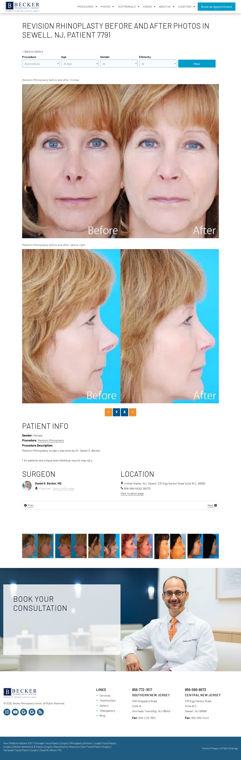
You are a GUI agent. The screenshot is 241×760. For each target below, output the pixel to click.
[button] (26, 546)
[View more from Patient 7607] (104, 545)
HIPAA (223, 748)
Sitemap (233, 748)
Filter (196, 64)
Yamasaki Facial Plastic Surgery (20, 750)
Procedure (29, 57)
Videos (147, 6)
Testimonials (127, 6)
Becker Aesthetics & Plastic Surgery (33, 746)
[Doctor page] (124, 412)
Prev (30, 505)
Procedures (85, 6)
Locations (184, 6)
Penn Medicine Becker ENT (18, 743)
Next (211, 505)
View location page (132, 493)
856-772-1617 (142, 689)
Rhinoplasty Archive (80, 743)
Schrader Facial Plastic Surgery (51, 743)
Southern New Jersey (151, 695)
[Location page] (116, 412)
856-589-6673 (195, 689)
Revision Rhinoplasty (51, 440)
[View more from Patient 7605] (203, 545)
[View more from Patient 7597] (38, 545)
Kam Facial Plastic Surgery (95, 746)
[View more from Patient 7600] (71, 545)
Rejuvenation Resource (67, 746)
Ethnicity (145, 57)
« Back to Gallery (32, 51)
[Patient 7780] (108, 412)
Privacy (214, 748)
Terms (205, 748)
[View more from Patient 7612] (170, 546)
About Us (165, 6)
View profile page (63, 488)
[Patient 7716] (132, 412)
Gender (105, 57)
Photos (105, 6)
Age (63, 57)
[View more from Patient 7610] (137, 546)
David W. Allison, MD (50, 750)
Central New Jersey (203, 695)
